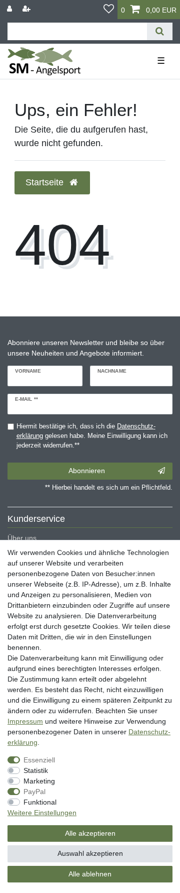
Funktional (40, 802)
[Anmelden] (11, 9)
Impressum (25, 721)
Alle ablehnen (90, 874)
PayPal (35, 792)
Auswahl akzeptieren (90, 853)
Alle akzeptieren (90, 833)
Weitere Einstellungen (42, 813)
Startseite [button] (46, 182)
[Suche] (159, 31)
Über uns (22, 538)
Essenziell (39, 760)
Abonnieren (86, 471)
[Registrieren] (27, 9)
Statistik (36, 770)
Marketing (39, 781)
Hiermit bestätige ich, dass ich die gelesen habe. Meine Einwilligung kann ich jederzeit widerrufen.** (92, 436)
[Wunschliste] (109, 9)
